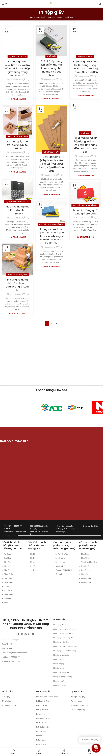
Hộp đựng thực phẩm (61, 625)
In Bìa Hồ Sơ (41, 723)
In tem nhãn (41, 740)
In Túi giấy (6, 697)
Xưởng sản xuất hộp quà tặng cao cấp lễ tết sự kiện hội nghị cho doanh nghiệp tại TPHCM (51, 236)
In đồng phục (41, 731)
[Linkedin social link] (29, 634)
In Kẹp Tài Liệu (42, 710)
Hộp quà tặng (12, 202)
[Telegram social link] (33, 634)
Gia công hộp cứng (78, 710)
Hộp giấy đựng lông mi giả (63, 676)
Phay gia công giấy (78, 697)
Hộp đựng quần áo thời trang (64, 651)
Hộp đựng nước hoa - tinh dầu (65, 646)
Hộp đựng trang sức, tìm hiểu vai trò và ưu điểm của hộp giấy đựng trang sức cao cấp (17, 68)
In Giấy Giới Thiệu (43, 718)
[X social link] (22, 634)
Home (31, 17)
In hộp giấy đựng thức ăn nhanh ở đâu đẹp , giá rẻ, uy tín (18, 285)
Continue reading (17, 99)
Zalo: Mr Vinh (7, 648)
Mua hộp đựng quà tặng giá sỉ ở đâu (85, 211)
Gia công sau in (76, 701)
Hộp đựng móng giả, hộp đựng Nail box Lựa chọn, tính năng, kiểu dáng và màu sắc (85, 145)
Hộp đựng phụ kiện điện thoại (64, 629)
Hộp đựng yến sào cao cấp (63, 633)
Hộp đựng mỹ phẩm (61, 642)
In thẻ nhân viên (42, 727)
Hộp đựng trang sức (17, 57)
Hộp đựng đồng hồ (85, 57)
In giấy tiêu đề (41, 705)
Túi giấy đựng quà (9, 705)
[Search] (99, 3)
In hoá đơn (40, 714)
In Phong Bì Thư (42, 701)
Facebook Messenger (10, 640)
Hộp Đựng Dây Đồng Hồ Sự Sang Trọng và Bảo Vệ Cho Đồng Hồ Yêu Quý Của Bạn (85, 67)
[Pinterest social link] (25, 634)
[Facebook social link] (18, 634)
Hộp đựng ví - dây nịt (61, 672)
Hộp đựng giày (59, 668)
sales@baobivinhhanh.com (17, 653)
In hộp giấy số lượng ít (79, 705)
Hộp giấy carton (59, 685)
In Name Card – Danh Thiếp (47, 697)
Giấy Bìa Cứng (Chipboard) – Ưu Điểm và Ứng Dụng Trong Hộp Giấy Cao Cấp (51, 164)
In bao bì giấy (41, 17)
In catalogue (41, 744)
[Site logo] (51, 3)
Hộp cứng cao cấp (51, 152)
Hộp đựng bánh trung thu (63, 638)
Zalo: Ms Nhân (7, 644)
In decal (39, 736)
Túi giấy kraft (7, 701)
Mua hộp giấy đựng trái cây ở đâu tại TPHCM (18, 145)
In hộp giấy (51, 56)
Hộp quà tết (23, 202)
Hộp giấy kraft (58, 681)
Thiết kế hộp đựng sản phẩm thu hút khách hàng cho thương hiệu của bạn (51, 68)
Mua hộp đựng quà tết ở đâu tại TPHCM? (18, 210)
